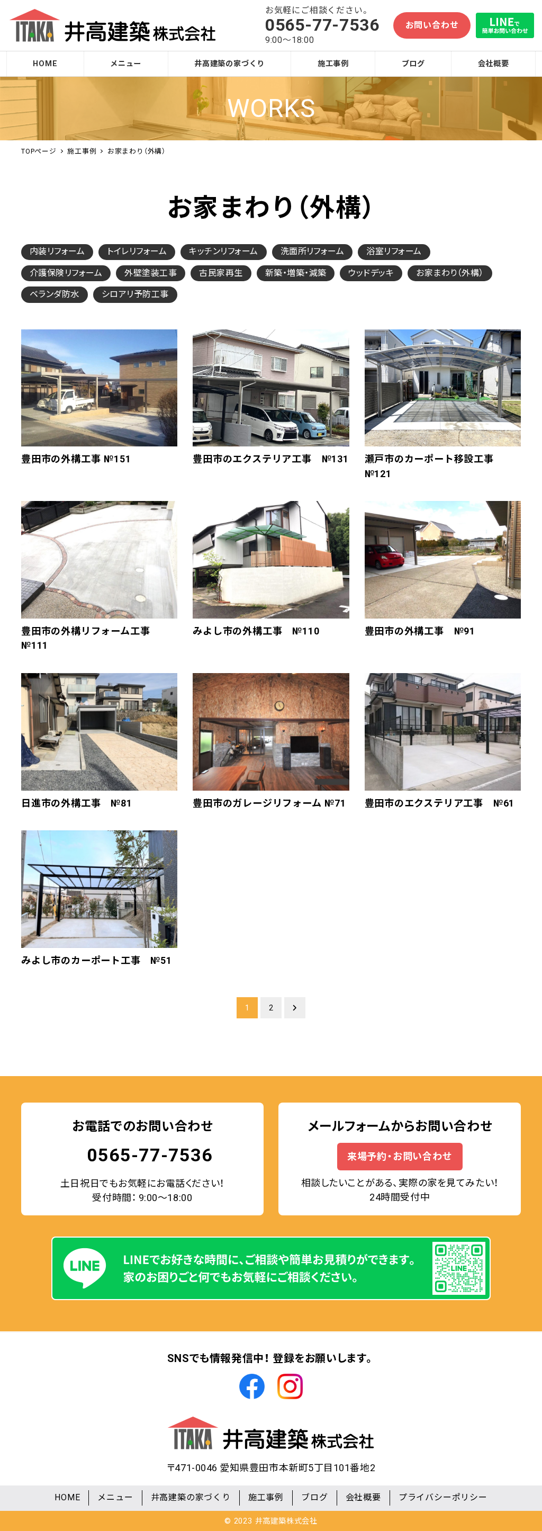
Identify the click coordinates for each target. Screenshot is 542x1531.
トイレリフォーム (137, 251)
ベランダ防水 (54, 294)
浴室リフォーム (393, 251)
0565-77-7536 (150, 1155)
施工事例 (266, 1497)
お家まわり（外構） (449, 273)
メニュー (115, 1497)
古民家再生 (220, 273)
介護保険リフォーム (66, 273)
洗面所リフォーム (313, 251)
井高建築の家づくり (191, 1497)
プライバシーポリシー (443, 1497)
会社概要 (363, 1497)
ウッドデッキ (371, 273)
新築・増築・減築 (296, 273)
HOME (67, 1497)
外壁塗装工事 (150, 273)
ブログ (314, 1497)
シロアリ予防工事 (135, 294)
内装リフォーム (57, 251)
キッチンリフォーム (223, 251)
